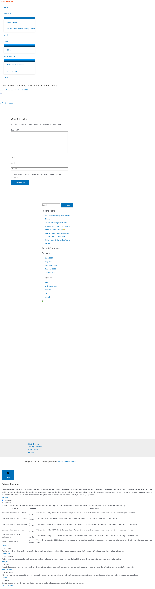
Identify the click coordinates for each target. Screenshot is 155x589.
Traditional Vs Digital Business (56, 223)
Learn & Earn (12, 22)
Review (48, 290)
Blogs (9, 50)
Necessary (8, 500)
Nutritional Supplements (15, 65)
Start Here (7, 14)
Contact (6, 77)
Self (46, 293)
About (6, 35)
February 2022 (50, 269)
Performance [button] (6, 554)
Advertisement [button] (7, 570)
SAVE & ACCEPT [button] (8, 586)
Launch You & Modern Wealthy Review (21, 29)
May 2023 (48, 262)
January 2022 (50, 272)
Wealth (47, 297)
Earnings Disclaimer (35, 447)
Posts (6, 41)
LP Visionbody (12, 71)
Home (6, 7)
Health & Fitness (9, 56)
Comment (15, 130)
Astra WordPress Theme (67, 462)
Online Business (51, 286)
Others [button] (4, 578)
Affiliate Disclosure (34, 444)
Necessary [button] (5, 497)
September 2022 (51, 265)
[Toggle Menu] (19, 18)
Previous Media (6, 103)
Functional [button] (5, 546)
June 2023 (49, 258)
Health (47, 282)
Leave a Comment (6, 90)
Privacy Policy (33, 449)
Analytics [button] (5, 562)
